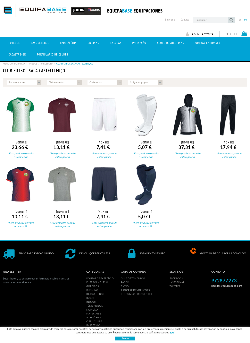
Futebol (32, 64)
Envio (125, 286)
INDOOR (91, 302)
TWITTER (175, 286)
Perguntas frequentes (136, 294)
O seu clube (94, 321)
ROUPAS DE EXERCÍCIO (100, 278)
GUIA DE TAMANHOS (133, 278)
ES (240, 19)
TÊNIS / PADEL (94, 305)
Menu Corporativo (14, 64)
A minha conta (202, 34)
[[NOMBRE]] (21, 115)
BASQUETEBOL (95, 294)
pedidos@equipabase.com (226, 285)
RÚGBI (90, 298)
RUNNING (92, 290)
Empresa (170, 19)
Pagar (125, 282)
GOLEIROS (92, 286)
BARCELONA (46, 64)
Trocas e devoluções (135, 290)
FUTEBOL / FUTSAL (97, 282)
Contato (185, 19)
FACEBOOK (176, 278)
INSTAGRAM (177, 282)
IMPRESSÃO (93, 325)
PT (245, 19)
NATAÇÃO (92, 309)
